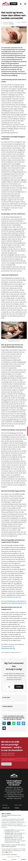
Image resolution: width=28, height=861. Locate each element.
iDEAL (11, 789)
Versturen (6, 764)
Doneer (13, 4)
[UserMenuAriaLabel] (20, 3)
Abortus (11, 24)
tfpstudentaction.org (8, 648)
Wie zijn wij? (5, 808)
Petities (17, 808)
